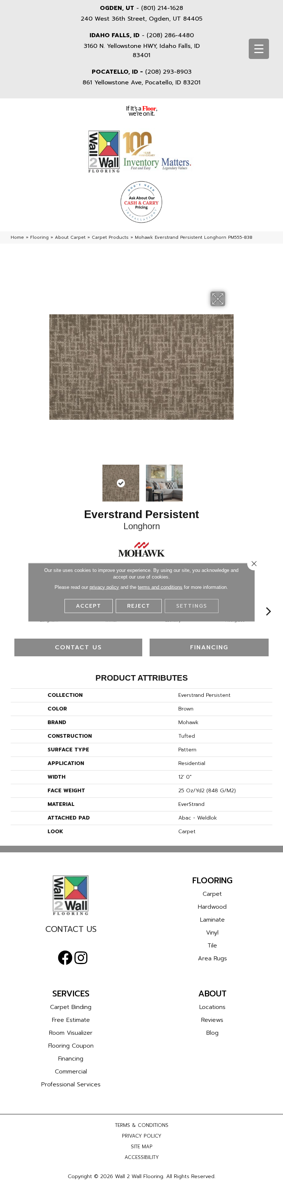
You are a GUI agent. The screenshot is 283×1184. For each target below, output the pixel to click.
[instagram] (80, 958)
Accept (88, 606)
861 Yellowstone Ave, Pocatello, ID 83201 (141, 82)
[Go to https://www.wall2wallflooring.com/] (70, 895)
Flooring (39, 237)
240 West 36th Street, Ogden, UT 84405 (141, 18)
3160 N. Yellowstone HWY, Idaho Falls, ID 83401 (142, 51)
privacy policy (104, 587)
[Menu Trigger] (259, 49)
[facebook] (65, 958)
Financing (209, 647)
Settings (191, 606)
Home (17, 237)
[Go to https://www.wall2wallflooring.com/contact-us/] (70, 931)
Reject (138, 606)
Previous (53, 479)
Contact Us (78, 647)
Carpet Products (110, 237)
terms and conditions (160, 587)
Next (230, 479)
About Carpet (70, 237)
